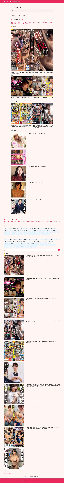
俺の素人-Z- (50, 232)
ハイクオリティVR (34, 232)
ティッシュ (41, 239)
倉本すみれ (17, 246)
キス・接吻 (12, 232)
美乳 (15, 22)
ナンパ (40, 230)
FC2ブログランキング (7, 473)
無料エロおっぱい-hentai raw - (12, 1)
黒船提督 (10, 246)
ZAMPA (25, 243)
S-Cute (9, 241)
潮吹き (15, 230)
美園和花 (32, 243)
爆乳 (22, 22)
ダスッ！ (6, 241)
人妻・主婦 (34, 228)
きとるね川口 (12, 243)
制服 (50, 230)
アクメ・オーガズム (46, 230)
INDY (14, 246)
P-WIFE (47, 241)
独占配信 (14, 228)
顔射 (19, 232)
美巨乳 (30, 22)
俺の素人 (46, 239)
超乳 (19, 22)
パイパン (43, 232)
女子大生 (39, 232)
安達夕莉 (10, 239)
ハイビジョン (6, 228)
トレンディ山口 (20, 243)
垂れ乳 (39, 22)
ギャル (22, 232)
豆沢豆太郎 (42, 241)
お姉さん (6, 232)
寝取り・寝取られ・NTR (21, 230)
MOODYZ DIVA (26, 239)
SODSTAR (27, 241)
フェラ (30, 228)
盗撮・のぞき (54, 230)
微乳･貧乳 (45, 22)
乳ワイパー (25, 23)
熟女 (52, 228)
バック (55, 232)
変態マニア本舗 (33, 241)
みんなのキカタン (52, 241)
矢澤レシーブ (22, 246)
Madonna (20, 239)
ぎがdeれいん (37, 243)
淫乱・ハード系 (7, 230)
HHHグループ (31, 239)
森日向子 (34, 246)
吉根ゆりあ (6, 246)
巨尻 (16, 232)
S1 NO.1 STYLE (15, 239)
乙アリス (49, 243)
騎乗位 (49, 228)
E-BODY (31, 246)
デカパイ (35, 22)
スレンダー (45, 228)
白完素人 (28, 243)
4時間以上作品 (36, 230)
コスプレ (25, 232)
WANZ (41, 243)
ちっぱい (50, 22)
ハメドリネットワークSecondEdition (53, 239)
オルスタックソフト (19, 241)
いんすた (13, 241)
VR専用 (29, 232)
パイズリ (19, 23)
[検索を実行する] (59, 250)
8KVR (58, 232)
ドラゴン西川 (6, 243)
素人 (9, 232)
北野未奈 (27, 246)
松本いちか (38, 241)
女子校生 (11, 230)
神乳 (12, 22)
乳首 (12, 23)
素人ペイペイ (37, 239)
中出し (11, 228)
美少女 (27, 228)
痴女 (54, 228)
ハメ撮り (38, 228)
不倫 (47, 232)
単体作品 (21, 228)
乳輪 (15, 23)
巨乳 (26, 22)
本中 (15, 243)
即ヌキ (24, 241)
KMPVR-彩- (45, 243)
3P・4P (27, 230)
